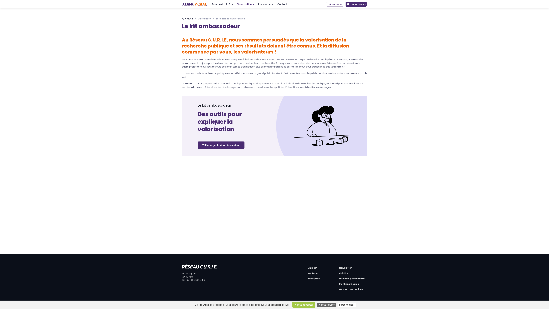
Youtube (313, 273)
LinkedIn (312, 268)
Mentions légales (349, 284)
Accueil (189, 18)
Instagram (314, 278)
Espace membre (358, 4)
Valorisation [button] (244, 4)
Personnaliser (346, 304)
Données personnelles (352, 278)
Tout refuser (327, 304)
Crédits (343, 273)
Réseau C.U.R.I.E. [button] (221, 4)
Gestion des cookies (351, 289)
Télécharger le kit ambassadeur (221, 145)
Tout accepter (304, 304)
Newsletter (345, 268)
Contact (282, 4)
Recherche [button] (264, 4)
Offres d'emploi (334, 4)
